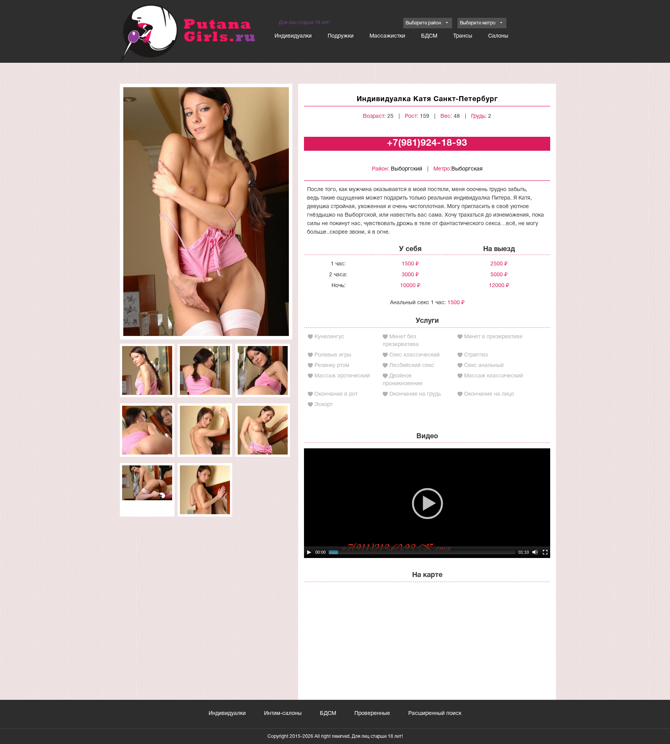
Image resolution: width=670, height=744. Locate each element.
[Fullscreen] (545, 552)
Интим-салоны (283, 713)
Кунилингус (329, 336)
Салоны (498, 36)
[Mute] (535, 552)
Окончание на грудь (415, 394)
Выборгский (406, 169)
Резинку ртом (331, 365)
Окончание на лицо (489, 394)
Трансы (462, 36)
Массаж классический (493, 376)
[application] (427, 503)
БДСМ (429, 36)
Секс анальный (484, 365)
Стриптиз (476, 355)
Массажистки (387, 36)
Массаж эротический (342, 376)
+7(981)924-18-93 (427, 143)
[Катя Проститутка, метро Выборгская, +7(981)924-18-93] (206, 211)
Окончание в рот (335, 394)
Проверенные (372, 713)
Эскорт (323, 404)
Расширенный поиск (434, 713)
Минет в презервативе (493, 336)
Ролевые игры (332, 355)
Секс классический (414, 355)
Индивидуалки (293, 36)
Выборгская (467, 169)
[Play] (309, 552)
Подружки (341, 36)
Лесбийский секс (411, 365)
